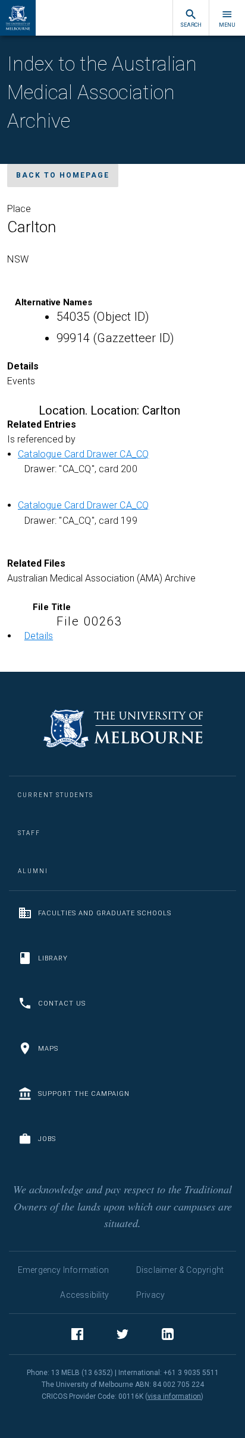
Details (38, 635)
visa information (174, 1396)
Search (191, 25)
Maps (48, 1049)
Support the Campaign (84, 1094)
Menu (227, 25)
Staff (29, 833)
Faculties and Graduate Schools (104, 913)
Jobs (47, 1139)
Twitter (122, 1334)
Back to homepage (62, 175)
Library (53, 958)
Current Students (55, 795)
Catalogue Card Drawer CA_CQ (83, 454)
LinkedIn (167, 1334)
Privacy (150, 1295)
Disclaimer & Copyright (180, 1270)
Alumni (33, 871)
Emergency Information (63, 1270)
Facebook (77, 1334)
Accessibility (84, 1295)
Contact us (62, 1003)
